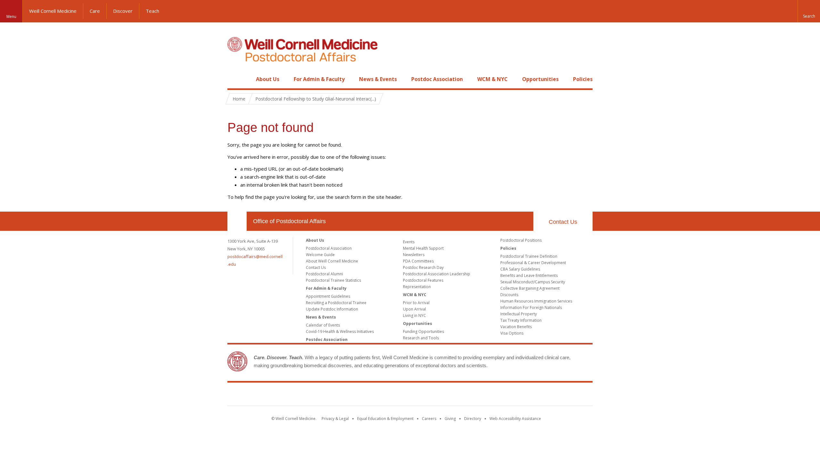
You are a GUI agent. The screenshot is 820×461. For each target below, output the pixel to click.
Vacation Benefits (516, 326)
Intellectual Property (518, 314)
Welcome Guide (320, 254)
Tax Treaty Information (521, 320)
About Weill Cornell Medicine (332, 261)
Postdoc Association (437, 79)
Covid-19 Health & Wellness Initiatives (340, 331)
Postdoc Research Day (423, 267)
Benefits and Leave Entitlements (529, 275)
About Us (267, 79)
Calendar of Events (323, 325)
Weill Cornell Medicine (53, 11)
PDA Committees (418, 261)
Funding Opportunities (423, 331)
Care (95, 11)
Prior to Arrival (416, 302)
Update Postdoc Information (332, 309)
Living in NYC (414, 315)
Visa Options (511, 333)
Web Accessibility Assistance (515, 418)
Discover (123, 11)
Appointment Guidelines (328, 296)
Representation (417, 286)
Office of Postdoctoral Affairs (289, 221)
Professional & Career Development (533, 262)
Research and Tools (421, 338)
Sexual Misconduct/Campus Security (532, 282)
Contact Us (563, 222)
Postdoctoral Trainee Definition (528, 256)
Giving (450, 418)
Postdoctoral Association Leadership (436, 274)
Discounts (509, 294)
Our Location (237, 221)
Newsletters (413, 254)
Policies (583, 79)
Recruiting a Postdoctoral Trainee (336, 302)
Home (234, 79)
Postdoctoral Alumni (324, 274)
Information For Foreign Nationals (531, 307)
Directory (472, 418)
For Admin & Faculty (319, 79)
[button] (809, 11)
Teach (152, 11)
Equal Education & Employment (385, 418)
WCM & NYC (492, 79)
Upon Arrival (414, 309)
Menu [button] (11, 16)
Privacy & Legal (335, 418)
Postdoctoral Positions (521, 240)
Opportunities (540, 79)
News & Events (378, 79)
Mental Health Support (423, 248)
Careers (429, 418)
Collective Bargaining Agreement (530, 288)
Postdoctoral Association (329, 248)
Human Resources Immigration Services (536, 301)
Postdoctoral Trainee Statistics (333, 280)
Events (408, 242)
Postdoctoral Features (423, 280)
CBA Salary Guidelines (520, 269)
